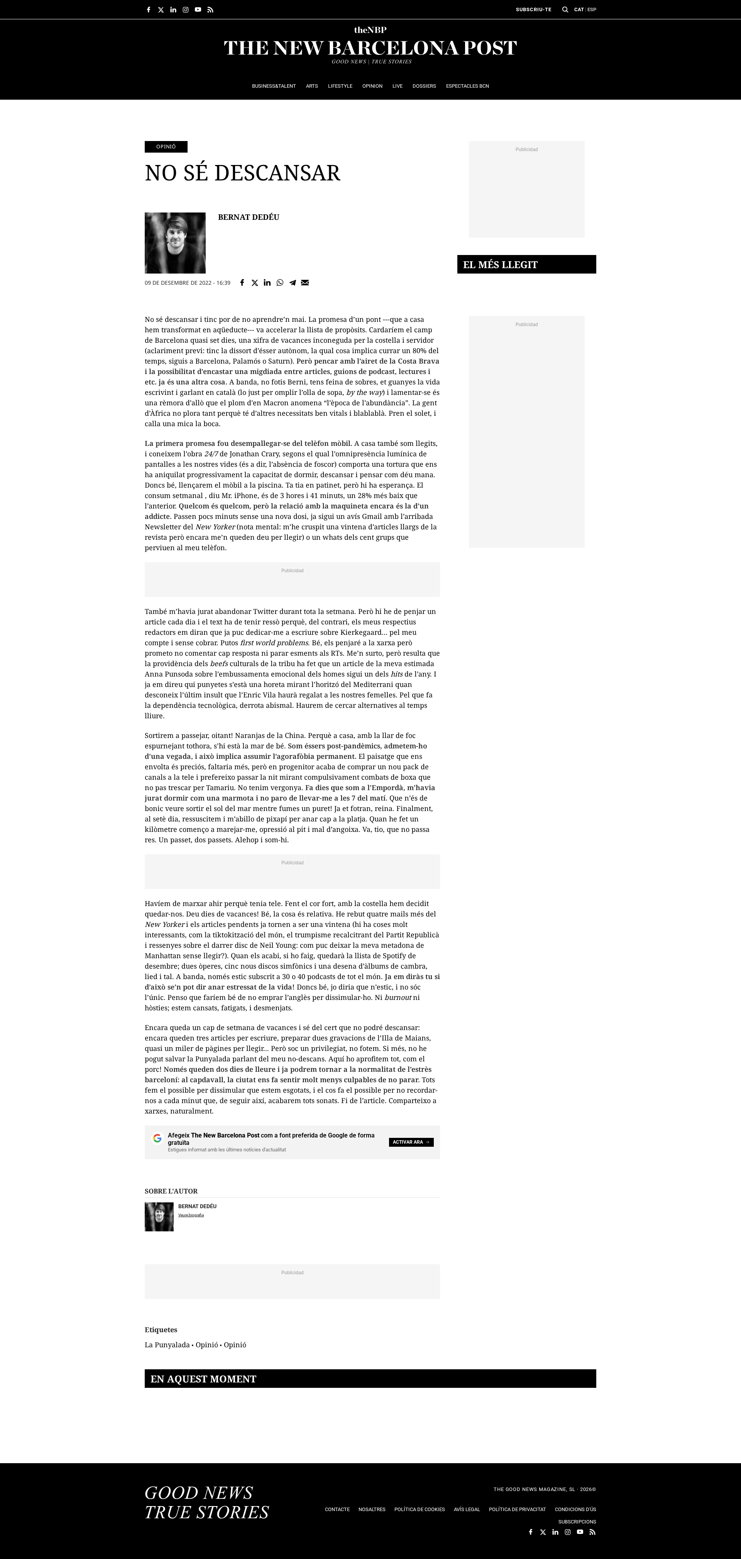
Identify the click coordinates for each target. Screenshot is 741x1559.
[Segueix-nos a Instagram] (185, 10)
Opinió (166, 146)
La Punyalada (167, 1344)
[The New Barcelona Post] (207, 1503)
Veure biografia (191, 1215)
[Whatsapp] (280, 283)
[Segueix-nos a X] (161, 10)
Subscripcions (577, 1522)
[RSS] (210, 10)
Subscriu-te (534, 9)
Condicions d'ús (575, 1509)
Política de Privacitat (517, 1509)
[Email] (305, 283)
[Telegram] (293, 283)
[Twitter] (255, 283)
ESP (591, 9)
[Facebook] (242, 283)
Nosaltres (372, 1509)
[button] (565, 9)
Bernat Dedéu (248, 217)
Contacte (337, 1509)
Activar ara (408, 1142)
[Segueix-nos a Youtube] (198, 10)
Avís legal (467, 1509)
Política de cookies (419, 1509)
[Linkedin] (267, 283)
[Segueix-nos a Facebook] (148, 10)
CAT (579, 9)
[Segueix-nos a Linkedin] (173, 10)
